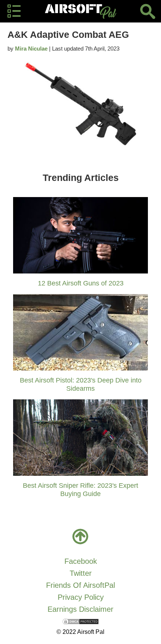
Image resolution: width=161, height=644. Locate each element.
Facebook (80, 561)
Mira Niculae (31, 48)
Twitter (81, 573)
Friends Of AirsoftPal (80, 585)
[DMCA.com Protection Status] (80, 621)
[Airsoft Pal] (80, 11)
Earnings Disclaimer (80, 609)
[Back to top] (80, 536)
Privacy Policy (81, 597)
